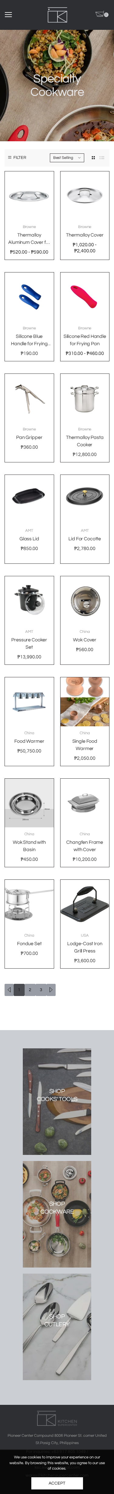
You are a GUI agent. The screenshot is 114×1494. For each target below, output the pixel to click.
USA (85, 935)
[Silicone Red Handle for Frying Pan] (84, 296)
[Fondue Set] (29, 904)
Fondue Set (29, 943)
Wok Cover (84, 639)
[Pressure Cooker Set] (29, 600)
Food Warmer (29, 741)
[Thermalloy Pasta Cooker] (84, 398)
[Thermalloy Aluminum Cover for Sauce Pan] (29, 195)
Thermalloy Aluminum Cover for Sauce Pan (29, 242)
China (85, 632)
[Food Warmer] (29, 701)
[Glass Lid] (29, 499)
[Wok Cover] (84, 600)
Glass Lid (29, 538)
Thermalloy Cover (84, 235)
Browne (29, 227)
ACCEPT (57, 1483)
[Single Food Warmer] (84, 701)
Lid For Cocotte (84, 538)
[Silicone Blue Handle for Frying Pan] (29, 296)
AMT (29, 530)
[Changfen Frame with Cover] (84, 803)
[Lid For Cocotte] (84, 499)
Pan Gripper (29, 437)
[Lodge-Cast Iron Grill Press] (84, 904)
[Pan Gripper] (29, 398)
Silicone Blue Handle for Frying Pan (29, 343)
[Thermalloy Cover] (84, 195)
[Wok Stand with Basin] (29, 803)
